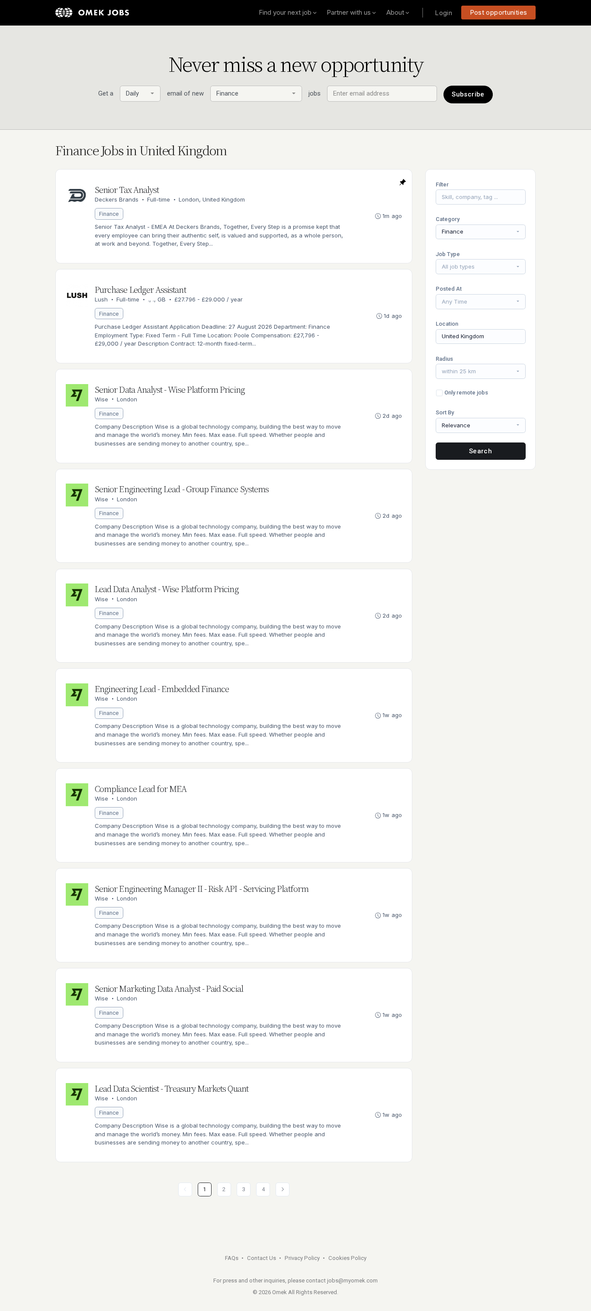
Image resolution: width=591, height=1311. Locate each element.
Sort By (445, 412)
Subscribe (468, 94)
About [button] (395, 12)
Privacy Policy (302, 1258)
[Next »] (282, 1189)
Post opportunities (498, 12)
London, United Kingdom (212, 199)
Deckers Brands (116, 199)
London (127, 399)
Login (443, 13)
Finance (109, 214)
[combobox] (140, 94)
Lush (101, 299)
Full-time (158, 199)
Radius (444, 359)
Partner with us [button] (349, 12)
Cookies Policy (347, 1258)
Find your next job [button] (285, 12)
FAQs (231, 1258)
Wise (101, 399)
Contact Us (261, 1258)
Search (480, 451)
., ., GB (157, 299)
